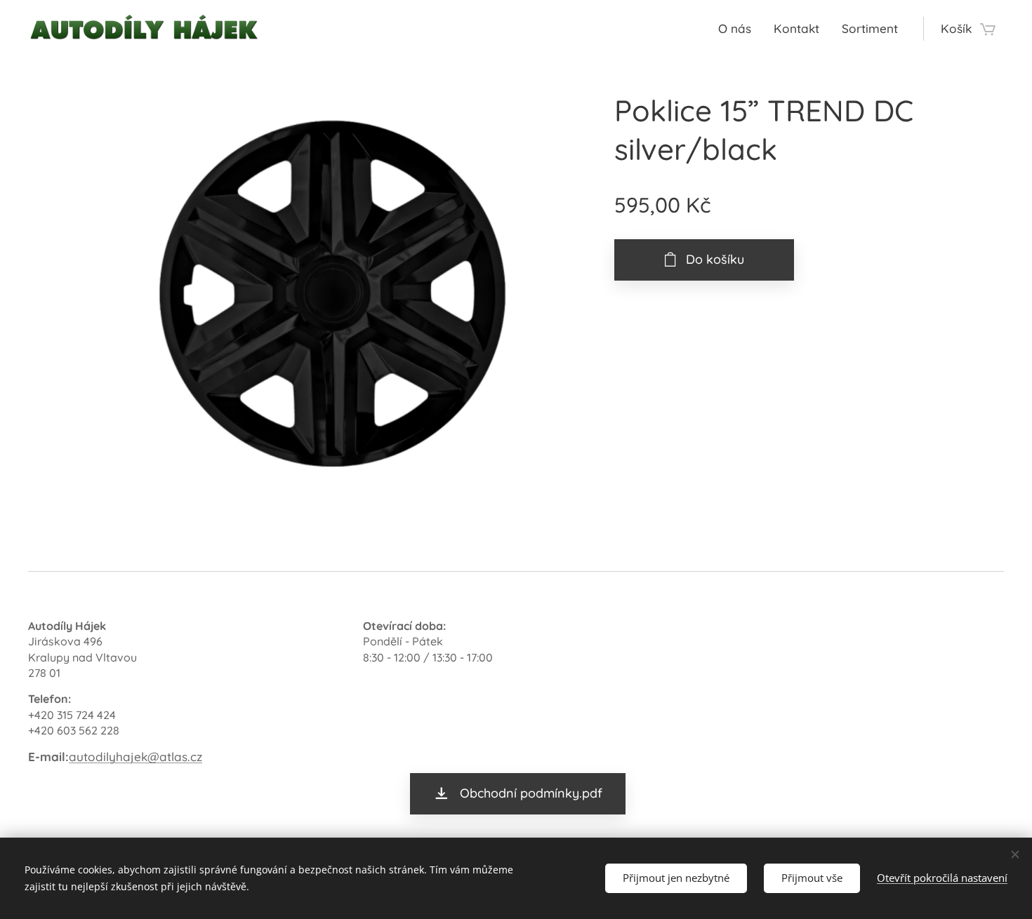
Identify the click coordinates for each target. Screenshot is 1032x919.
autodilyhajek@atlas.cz (135, 756)
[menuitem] (738, 28)
